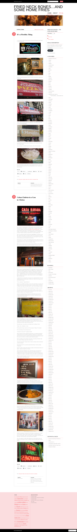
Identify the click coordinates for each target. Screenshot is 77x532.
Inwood (50, 165)
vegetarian (50, 247)
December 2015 (51, 335)
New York (24, 515)
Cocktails (24, 179)
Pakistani (50, 196)
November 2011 (51, 408)
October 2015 (51, 338)
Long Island (50, 178)
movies (50, 186)
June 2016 (50, 325)
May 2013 (50, 379)
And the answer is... (52, 441)
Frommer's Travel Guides (52, 274)
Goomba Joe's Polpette (52, 446)
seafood (27, 521)
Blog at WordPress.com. (18, 530)
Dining (24, 473)
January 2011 (51, 424)
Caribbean (32, 184)
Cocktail (50, 105)
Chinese (50, 102)
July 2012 (50, 395)
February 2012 (51, 403)
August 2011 (50, 413)
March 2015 (50, 348)
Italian (50, 167)
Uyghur (50, 243)
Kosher (50, 173)
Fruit (49, 139)
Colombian (50, 108)
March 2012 (50, 401)
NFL (26, 517)
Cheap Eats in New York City (38, 184)
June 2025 (50, 289)
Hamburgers (50, 149)
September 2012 (51, 392)
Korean (50, 172)
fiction (50, 133)
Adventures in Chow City (34, 478)
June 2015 (50, 343)
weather (50, 256)
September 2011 (51, 411)
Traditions (22, 523)
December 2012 (51, 387)
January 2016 (51, 333)
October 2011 (51, 410)
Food (26, 473)
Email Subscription (53, 42)
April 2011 (50, 419)
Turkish (50, 237)
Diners (32, 480)
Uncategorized (39, 186)
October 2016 (51, 320)
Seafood (50, 217)
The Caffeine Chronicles (52, 229)
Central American (51, 91)
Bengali (50, 76)
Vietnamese (50, 251)
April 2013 (50, 380)
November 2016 (51, 319)
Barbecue (50, 69)
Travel (50, 235)
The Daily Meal (51, 282)
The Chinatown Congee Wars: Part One (54, 443)
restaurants (34, 179)
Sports (50, 222)
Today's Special (51, 234)
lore (23, 512)
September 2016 (51, 322)
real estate (26, 519)
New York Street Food (52, 277)
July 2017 (50, 306)
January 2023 (51, 291)
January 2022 (51, 293)
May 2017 (50, 309)
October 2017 (51, 301)
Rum (37, 179)
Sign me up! (50, 50)
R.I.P (49, 208)
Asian (49, 68)
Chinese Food (17, 500)
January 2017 (51, 315)
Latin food (21, 512)
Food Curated (51, 272)
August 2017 (50, 304)
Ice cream (21, 510)
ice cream (50, 160)
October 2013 (51, 371)
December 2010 (51, 426)
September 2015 (51, 340)
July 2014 (50, 358)
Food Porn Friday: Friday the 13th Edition (37, 497)
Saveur (50, 279)
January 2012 (51, 405)
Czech (49, 115)
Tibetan (50, 232)
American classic (51, 65)
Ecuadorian (50, 126)
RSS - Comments (51, 39)
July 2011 (50, 414)
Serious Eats (50, 280)
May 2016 (50, 327)
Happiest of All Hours (52, 151)
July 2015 (50, 341)
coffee (28, 500)
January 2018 (51, 297)
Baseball (17, 496)
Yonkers (20, 526)
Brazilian (50, 81)
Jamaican (50, 169)
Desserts (27, 502)
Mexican (50, 182)
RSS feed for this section (39, 29)
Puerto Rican (51, 204)
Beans (49, 73)
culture (24, 502)
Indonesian (50, 164)
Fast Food (50, 131)
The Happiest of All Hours (53, 230)
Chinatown (50, 100)
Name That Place (51, 190)
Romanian (50, 212)
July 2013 (50, 375)
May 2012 (50, 398)
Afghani (50, 60)
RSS (60, 13)
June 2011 (50, 416)
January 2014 (51, 367)
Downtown (37, 480)
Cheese (50, 97)
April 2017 (50, 310)
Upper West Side (51, 242)
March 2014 (50, 364)
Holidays (50, 156)
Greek (49, 144)
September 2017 (51, 302)
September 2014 (51, 356)
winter (50, 260)
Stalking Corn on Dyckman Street (34, 229)
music (49, 188)
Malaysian (50, 180)
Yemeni (50, 261)
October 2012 (51, 390)
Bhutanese (50, 78)
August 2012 (50, 393)
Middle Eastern (51, 183)
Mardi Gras (15, 513)
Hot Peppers (50, 157)
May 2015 (50, 345)
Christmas (50, 104)
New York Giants (22, 517)
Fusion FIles (50, 141)
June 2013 (50, 377)
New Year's (17, 515)
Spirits (50, 221)
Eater (49, 270)
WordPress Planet (51, 283)
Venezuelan (32, 482)
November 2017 (51, 299)
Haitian (50, 147)
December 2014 (51, 351)
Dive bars (50, 120)
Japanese (50, 170)
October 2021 (51, 296)
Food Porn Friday (33, 498)
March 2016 (50, 330)
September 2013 (51, 372)
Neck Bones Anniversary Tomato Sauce (54, 445)
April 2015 (50, 346)
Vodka (50, 253)
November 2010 (51, 427)
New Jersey (50, 191)
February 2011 (51, 423)
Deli (49, 117)
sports (17, 523)
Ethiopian (50, 130)
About (55, 13)
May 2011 (50, 418)
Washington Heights (52, 255)
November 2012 (51, 388)
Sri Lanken (50, 224)
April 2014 (50, 362)
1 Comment (19, 184)
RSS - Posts (50, 36)
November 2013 (51, 369)
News (49, 195)
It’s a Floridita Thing (24, 34)
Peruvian (50, 199)
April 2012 (50, 400)
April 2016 (50, 328)
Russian (50, 216)
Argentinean (50, 66)
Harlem (40, 185)
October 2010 (51, 429)
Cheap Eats (20, 179)
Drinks (27, 179)
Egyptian (50, 128)
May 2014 (50, 361)
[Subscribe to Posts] (47, 36)
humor (28, 473)
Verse (49, 250)
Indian (50, 162)
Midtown (50, 185)
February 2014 (51, 366)
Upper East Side (51, 240)
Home (49, 13)
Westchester (50, 258)
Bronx (50, 84)
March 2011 (50, 421)
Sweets (50, 225)
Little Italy (50, 177)
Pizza (49, 201)
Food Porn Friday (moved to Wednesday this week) (37, 501)
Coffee (50, 107)
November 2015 (51, 336)
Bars (49, 71)
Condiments (50, 110)
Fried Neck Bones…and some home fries (38, 8)
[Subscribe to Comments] (47, 39)
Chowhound (50, 267)
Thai (49, 227)
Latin (33, 481)
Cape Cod (50, 87)
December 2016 (51, 317)
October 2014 (51, 354)
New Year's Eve (21, 515)
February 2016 (51, 332)
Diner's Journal (51, 269)
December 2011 (51, 406)
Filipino (50, 134)
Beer (49, 74)
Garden (24, 506)
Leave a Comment (20, 478)
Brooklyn (50, 86)
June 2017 (50, 307)
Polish (50, 203)
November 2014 (51, 353)
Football (50, 138)
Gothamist (50, 275)
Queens (50, 206)
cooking (50, 112)
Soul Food (50, 219)
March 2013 (50, 382)
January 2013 (51, 385)
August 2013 (50, 374)
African (50, 61)
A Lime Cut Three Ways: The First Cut (54, 438)
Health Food (50, 154)
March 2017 (50, 312)
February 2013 (51, 384)
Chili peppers (51, 99)
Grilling (50, 146)
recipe (49, 209)
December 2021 (51, 294)
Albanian (50, 63)
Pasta (49, 198)
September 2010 (51, 431)
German (50, 143)
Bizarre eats (50, 79)
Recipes (15, 521)
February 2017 (51, 314)
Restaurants (35, 186)
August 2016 (50, 323)
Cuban (32, 185)
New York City (30, 179)
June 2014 (50, 359)
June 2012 (50, 397)
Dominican (34, 185)
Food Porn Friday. (34, 496)
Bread (49, 82)
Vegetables (50, 245)
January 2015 (51, 349)
